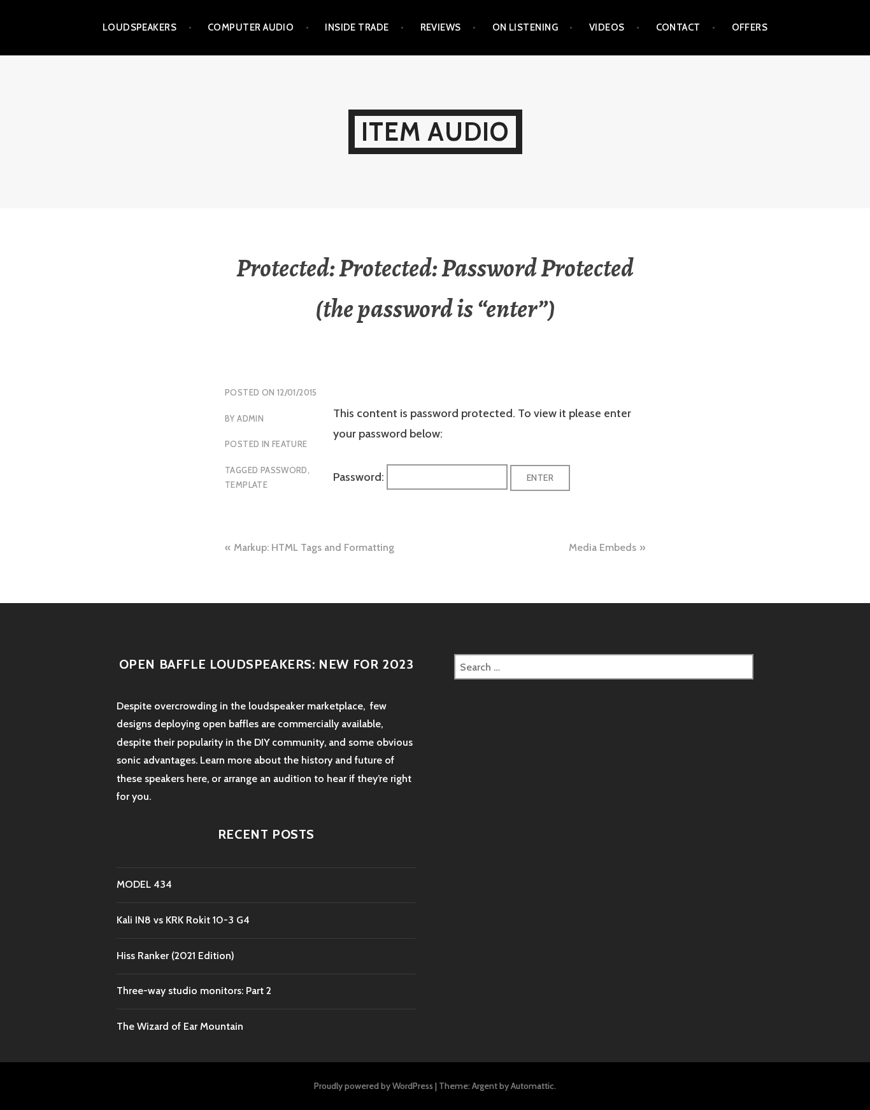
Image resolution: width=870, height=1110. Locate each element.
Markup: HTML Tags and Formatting (314, 547)
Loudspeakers (139, 27)
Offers (750, 27)
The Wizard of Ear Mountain (180, 1026)
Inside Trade (357, 27)
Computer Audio (251, 27)
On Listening (525, 27)
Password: (360, 477)
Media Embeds (602, 547)
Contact (678, 27)
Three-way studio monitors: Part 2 (194, 991)
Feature (290, 444)
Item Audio (435, 131)
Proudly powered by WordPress (373, 1086)
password (284, 470)
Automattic (532, 1086)
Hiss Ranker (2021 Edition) (175, 956)
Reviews (440, 27)
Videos (607, 27)
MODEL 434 (144, 884)
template (246, 485)
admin (250, 418)
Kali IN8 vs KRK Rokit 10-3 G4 (183, 920)
